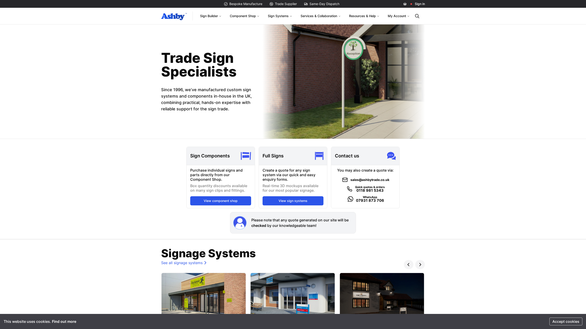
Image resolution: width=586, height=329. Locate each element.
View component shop (221, 201)
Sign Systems (278, 16)
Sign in (420, 4)
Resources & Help (362, 16)
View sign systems (293, 201)
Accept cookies (565, 321)
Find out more (64, 321)
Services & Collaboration (319, 16)
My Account (397, 16)
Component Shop (243, 16)
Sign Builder (209, 16)
